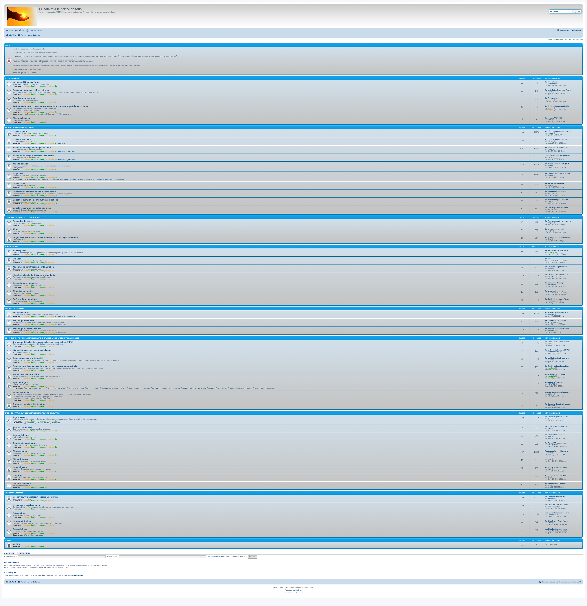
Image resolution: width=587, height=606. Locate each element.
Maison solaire (11, 247)
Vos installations (21, 312)
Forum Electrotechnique (34, 535)
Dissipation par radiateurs (25, 283)
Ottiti (549, 239)
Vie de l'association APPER (26, 374)
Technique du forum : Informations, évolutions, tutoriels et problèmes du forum (51, 106)
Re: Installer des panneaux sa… (557, 312)
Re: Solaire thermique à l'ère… (557, 299)
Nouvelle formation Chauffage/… (558, 374)
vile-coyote (552, 445)
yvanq (550, 149)
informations (30, 114)
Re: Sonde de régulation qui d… (557, 163)
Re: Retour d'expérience (554, 183)
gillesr (550, 360)
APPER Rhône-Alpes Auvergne (194, 388)
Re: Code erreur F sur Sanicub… (558, 342)
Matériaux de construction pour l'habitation (33, 267)
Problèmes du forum (64, 114)
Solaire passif (19, 251)
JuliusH (550, 141)
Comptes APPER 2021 (553, 118)
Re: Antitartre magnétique (555, 320)
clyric (550, 120)
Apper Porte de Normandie (265, 388)
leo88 (550, 453)
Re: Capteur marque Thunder (556, 139)
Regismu (551, 314)
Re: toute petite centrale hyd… (557, 427)
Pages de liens (20, 529)
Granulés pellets (43, 423)
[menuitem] (22, 30)
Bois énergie (19, 417)
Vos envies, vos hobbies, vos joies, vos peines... (36, 497)
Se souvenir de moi (238, 557)
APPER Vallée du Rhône (57, 388)
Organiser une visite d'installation (29, 404)
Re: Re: (548, 258)
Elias (549, 201)
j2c (56, 86)
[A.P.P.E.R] (22, 15)
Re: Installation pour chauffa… (557, 200)
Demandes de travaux (23, 221)
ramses (27, 86)
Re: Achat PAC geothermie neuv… (558, 443)
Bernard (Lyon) (553, 506)
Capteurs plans (20, 131)
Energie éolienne (21, 435)
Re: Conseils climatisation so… (557, 404)
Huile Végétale (20, 467)
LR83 (550, 523)
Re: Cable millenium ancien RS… (558, 106)
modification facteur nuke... (556, 529)
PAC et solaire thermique (25, 299)
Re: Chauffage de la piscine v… (557, 208)
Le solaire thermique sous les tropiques (32, 208)
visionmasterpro (553, 276)
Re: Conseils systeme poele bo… (558, 417)
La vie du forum (12, 78)
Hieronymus (552, 322)
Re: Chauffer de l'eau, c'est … (557, 521)
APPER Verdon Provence (35, 388)
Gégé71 (551, 223)
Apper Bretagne (93, 388)
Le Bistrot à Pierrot (14, 493)
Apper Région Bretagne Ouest (241, 388)
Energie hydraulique (22, 427)
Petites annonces (21, 392)
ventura (550, 133)
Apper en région (20, 382)
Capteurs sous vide (22, 139)
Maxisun (108, 179)
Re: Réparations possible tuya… (558, 131)
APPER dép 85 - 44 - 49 (218, 388)
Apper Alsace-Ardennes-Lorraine (114, 388)
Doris (550, 437)
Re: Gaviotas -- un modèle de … (557, 505)
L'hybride (17, 475)
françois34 (62, 143)
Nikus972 (551, 209)
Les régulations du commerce (37, 179)
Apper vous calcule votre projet (28, 358)
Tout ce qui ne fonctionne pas (27, 329)
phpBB (286, 587)
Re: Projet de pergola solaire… (557, 267)
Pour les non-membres (24, 98)
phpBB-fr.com (297, 590)
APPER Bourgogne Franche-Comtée (166, 388)
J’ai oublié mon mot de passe (218, 557)
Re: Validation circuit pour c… (557, 358)
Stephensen (552, 515)
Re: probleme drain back (554, 229)
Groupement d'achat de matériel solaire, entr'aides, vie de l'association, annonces (42, 338)
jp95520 (550, 394)
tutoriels (51, 114)
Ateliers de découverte (554, 382)
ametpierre (49, 86)
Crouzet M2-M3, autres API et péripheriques (67, 179)
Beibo (550, 268)
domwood (551, 84)
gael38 (550, 231)
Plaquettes (30, 423)
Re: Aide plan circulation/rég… (557, 147)
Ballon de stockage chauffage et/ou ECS (32, 147)
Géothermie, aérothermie (25, 443)
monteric (40, 86)
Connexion (9, 553)
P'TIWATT (551, 384)
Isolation (17, 259)
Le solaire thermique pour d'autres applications (35, 200)
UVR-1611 (90, 179)
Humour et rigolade (22, 521)
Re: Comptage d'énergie (554, 283)
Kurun (550, 92)
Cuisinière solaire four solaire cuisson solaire (34, 192)
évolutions (41, 114)
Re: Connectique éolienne (555, 435)
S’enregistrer (24, 553)
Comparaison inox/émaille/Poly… (558, 155)
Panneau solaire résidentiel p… (557, 451)
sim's (549, 428)
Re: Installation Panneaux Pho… (558, 90)
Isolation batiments (22, 483)
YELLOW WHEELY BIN (556, 260)
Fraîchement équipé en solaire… (558, 513)
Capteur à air (19, 184)
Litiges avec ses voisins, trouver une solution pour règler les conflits (45, 237)
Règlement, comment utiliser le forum (31, 90)
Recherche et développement (26, 505)
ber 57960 (551, 193)
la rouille (551, 498)
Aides (15, 229)
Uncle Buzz (552, 285)
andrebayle (70, 316)
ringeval (550, 165)
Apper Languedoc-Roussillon (139, 388)
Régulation (18, 174)
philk (549, 185)
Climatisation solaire (23, 291)
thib (549, 157)
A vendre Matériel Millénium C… (557, 392)
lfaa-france (552, 330)
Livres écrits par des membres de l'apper (32, 350)
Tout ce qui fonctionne (23, 320)
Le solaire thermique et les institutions (23, 217)
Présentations (19, 513)
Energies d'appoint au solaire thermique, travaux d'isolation (32, 413)
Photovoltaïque (20, 451)
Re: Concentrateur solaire (555, 497)
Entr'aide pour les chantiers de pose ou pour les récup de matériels (45, 366)
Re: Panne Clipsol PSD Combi (557, 328)
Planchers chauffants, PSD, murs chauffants (34, 275)
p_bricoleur (70, 151)
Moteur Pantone (20, 459)
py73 (549, 419)
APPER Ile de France (76, 388)
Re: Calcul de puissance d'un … (557, 275)
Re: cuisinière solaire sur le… (556, 191)
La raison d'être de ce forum (26, 82)
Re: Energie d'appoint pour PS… (558, 475)
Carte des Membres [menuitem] (36, 30)
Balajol (33, 86)
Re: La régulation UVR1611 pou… (558, 173)
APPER (16, 544)
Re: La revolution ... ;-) (554, 291)
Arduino (99, 179)
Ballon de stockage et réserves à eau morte (33, 156)
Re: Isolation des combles (555, 483)
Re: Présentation (551, 82)
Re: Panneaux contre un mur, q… (558, 221)
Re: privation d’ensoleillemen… (557, 237)
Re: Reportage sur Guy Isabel (556, 250)
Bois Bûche (56, 423)
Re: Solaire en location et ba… (557, 366)
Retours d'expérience (14, 308)
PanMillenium (119, 179)
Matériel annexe (20, 164)
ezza (549, 459)
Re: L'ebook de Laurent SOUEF (557, 350)
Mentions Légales (21, 118)
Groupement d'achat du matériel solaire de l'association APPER (43, 342)
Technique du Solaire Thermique (19, 127)
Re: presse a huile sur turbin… (557, 467)
